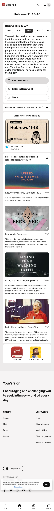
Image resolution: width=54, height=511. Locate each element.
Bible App (17, 359)
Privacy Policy (18, 487)
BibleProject (14, 149)
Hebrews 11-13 (18, 146)
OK (46, 484)
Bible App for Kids (35, 359)
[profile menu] (47, 4)
